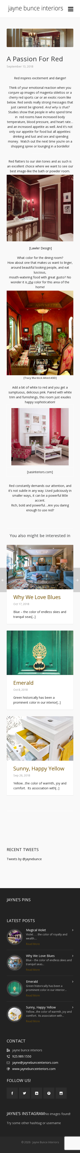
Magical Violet (36, 930)
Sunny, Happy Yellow (38, 768)
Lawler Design (40, 248)
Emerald (23, 682)
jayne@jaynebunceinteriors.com (35, 1062)
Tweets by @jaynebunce (24, 859)
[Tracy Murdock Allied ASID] (40, 377)
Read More (33, 944)
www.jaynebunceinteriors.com (34, 1069)
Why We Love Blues (37, 597)
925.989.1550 (21, 1056)
